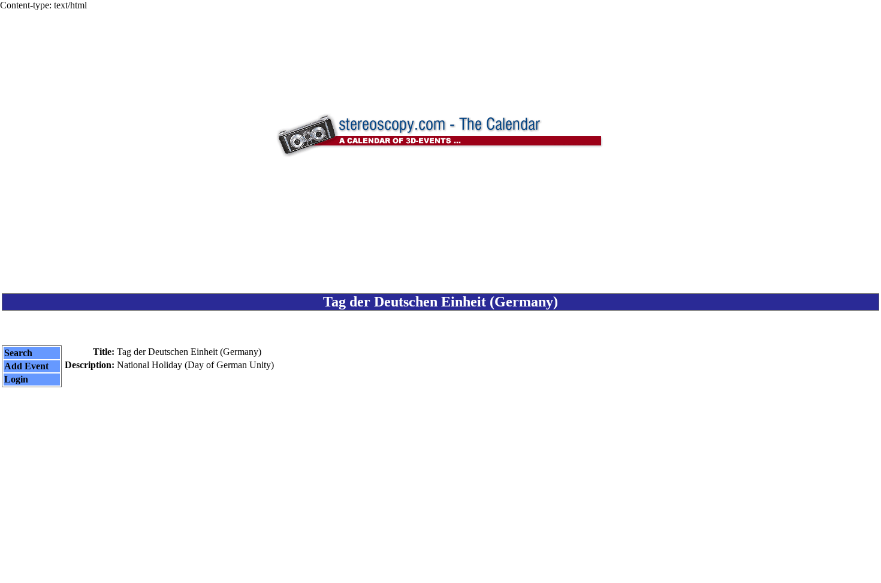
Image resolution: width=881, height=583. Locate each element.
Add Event (26, 366)
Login (16, 379)
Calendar (407, 565)
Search (18, 353)
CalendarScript (467, 565)
